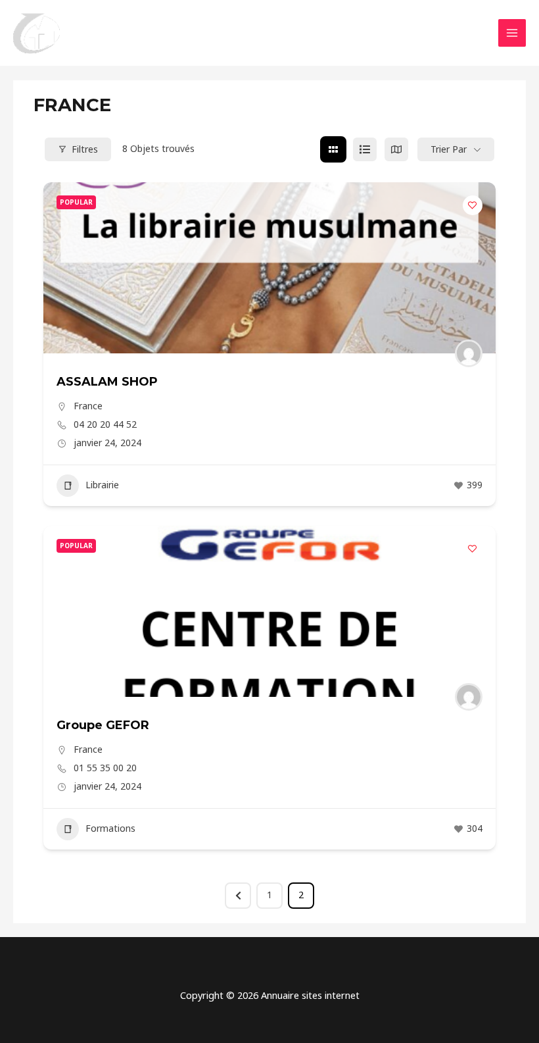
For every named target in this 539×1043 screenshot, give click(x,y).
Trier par (449, 149)
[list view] (365, 149)
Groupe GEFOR (103, 725)
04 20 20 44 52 (105, 424)
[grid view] (333, 149)
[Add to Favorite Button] (472, 205)
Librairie (102, 484)
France (88, 405)
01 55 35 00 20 (105, 768)
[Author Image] (468, 353)
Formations (110, 828)
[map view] (396, 149)
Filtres (85, 149)
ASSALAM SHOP (107, 381)
